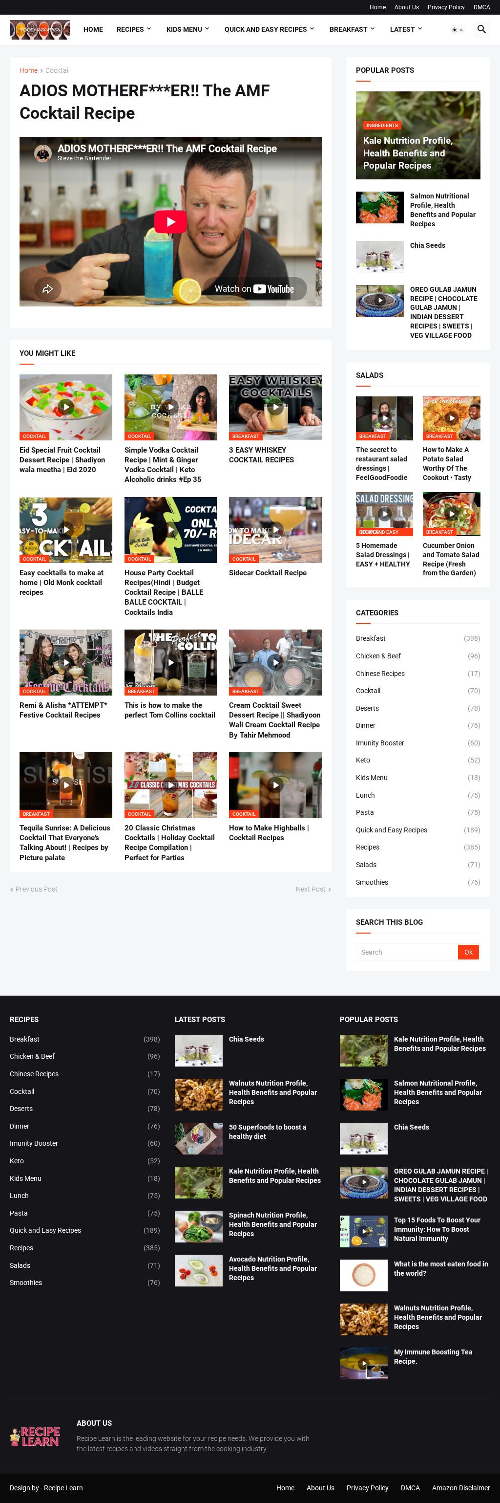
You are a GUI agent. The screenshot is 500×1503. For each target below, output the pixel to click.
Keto (418, 760)
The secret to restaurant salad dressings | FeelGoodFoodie (382, 463)
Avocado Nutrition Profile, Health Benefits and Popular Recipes (273, 1268)
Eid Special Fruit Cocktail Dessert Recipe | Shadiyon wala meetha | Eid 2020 (62, 460)
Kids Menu (418, 778)
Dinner (418, 725)
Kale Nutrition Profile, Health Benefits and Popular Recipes (275, 1175)
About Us (407, 7)
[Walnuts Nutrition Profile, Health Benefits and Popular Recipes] (199, 1095)
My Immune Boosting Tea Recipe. (433, 1356)
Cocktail (57, 70)
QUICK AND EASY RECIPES (266, 29)
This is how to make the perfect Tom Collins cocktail (170, 710)
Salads (418, 865)
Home (378, 7)
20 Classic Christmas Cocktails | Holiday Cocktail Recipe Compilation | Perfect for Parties (170, 843)
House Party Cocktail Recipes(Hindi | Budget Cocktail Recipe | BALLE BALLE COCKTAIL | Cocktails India (164, 592)
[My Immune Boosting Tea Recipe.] (364, 1363)
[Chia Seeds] (380, 257)
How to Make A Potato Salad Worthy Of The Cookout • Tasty (447, 463)
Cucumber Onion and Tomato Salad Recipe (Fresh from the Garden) (451, 559)
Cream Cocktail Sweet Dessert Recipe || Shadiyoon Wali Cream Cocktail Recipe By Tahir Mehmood (274, 720)
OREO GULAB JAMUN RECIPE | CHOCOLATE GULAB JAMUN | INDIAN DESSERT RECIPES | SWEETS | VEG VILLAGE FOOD (444, 312)
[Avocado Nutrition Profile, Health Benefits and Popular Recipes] (199, 1270)
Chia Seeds (427, 245)
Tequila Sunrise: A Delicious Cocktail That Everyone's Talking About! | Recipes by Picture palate (65, 843)
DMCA (482, 7)
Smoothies (418, 882)
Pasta (418, 812)
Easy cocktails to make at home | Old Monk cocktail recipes (62, 582)
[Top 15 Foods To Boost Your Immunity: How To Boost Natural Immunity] (364, 1231)
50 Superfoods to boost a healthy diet (268, 1131)
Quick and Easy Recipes (418, 830)
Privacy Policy (446, 7)
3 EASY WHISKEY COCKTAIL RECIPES (261, 455)
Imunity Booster (418, 743)
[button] (458, 30)
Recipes (130, 29)
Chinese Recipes (418, 673)
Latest (402, 29)
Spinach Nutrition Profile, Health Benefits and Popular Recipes (273, 1224)
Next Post (311, 889)
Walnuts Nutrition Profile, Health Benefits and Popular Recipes (273, 1092)
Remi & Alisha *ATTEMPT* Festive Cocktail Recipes (63, 710)
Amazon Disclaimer (461, 1488)
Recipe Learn (63, 1488)
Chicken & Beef (418, 656)
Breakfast (418, 638)
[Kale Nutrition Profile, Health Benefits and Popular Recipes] (199, 1182)
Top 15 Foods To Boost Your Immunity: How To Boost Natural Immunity (437, 1229)
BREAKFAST (349, 29)
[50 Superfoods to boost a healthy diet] (199, 1138)
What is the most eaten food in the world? (441, 1268)
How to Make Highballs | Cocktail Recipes (269, 833)
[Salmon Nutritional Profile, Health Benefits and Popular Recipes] (380, 207)
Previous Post (37, 889)
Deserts (418, 708)
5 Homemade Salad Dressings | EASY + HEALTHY (383, 555)
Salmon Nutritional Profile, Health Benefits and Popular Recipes (443, 210)
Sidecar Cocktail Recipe (268, 572)
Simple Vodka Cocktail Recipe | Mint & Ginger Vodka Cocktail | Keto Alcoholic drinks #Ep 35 (163, 465)
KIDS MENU (184, 29)
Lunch (418, 795)
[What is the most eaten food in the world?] (364, 1275)
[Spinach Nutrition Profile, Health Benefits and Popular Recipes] (199, 1226)
